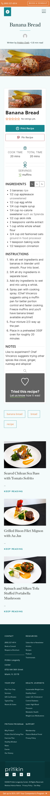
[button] (6, 119)
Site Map (37, 785)
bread (34, 414)
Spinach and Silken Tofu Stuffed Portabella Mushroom (21, 593)
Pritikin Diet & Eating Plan (14, 734)
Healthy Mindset (11, 742)
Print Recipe (27, 128)
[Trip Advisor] (14, 774)
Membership (30, 730)
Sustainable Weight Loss (35, 689)
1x (32, 184)
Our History (9, 753)
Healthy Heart (31, 693)
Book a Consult (10, 646)
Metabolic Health (32, 712)
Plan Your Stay (10, 689)
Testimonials (30, 657)
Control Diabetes (32, 701)
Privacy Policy (31, 738)
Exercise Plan (10, 738)
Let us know (17, 395)
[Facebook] (7, 774)
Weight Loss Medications (35, 716)
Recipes (28, 650)
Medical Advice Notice (13, 785)
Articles (28, 646)
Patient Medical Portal (34, 734)
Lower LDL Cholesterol (34, 697)
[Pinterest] (28, 774)
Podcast (29, 654)
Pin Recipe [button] (27, 137)
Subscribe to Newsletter (34, 642)
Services (8, 693)
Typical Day (9, 701)
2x (37, 184)
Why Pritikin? (9, 730)
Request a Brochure (12, 650)
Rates (7, 745)
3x (42, 184)
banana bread (14, 414)
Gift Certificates (10, 697)
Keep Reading (13, 491)
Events (7, 749)
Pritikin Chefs (23, 42)
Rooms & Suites (10, 704)
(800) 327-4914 (10, 3)
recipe (10, 424)
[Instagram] (21, 774)
